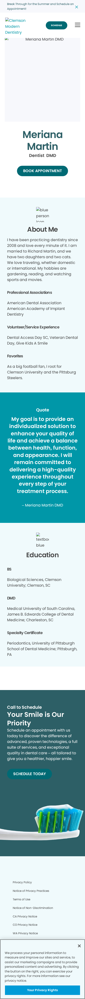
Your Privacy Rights (42, 990)
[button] (77, 25)
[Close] (79, 946)
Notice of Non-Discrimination (33, 908)
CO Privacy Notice (25, 925)
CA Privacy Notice (25, 916)
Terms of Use (21, 899)
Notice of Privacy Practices (31, 891)
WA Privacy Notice (25, 933)
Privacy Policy (22, 882)
